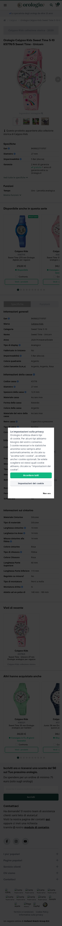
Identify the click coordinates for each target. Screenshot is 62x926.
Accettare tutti (31, 475)
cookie (16, 438)
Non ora (47, 493)
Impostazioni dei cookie (31, 483)
